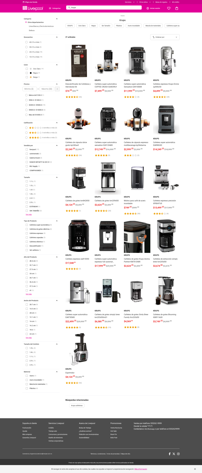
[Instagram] (178, 453)
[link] (78, 71)
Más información (141, 469)
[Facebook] (170, 453)
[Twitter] (173, 453)
